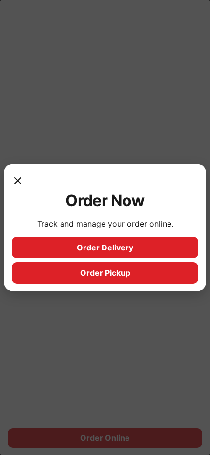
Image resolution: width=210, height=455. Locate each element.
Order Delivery (105, 247)
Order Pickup (105, 273)
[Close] (17, 181)
